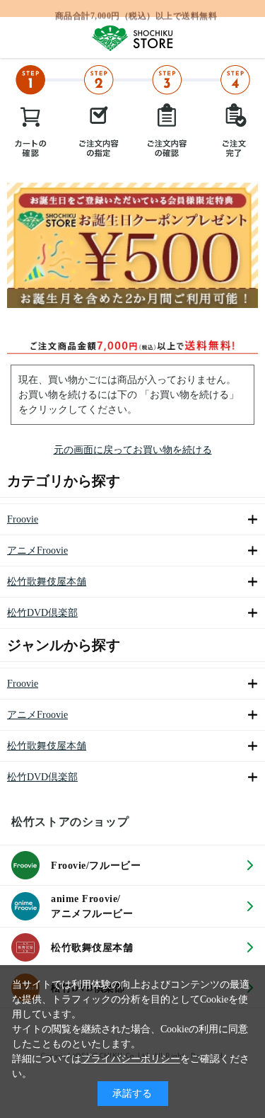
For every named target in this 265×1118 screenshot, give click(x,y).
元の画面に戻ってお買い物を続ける (133, 450)
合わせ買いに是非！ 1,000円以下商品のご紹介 (136, 11)
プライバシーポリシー (130, 1059)
